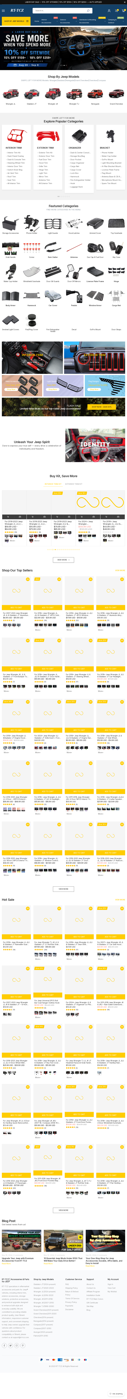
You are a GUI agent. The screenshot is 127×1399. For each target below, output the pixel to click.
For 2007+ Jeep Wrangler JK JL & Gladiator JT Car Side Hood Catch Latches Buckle (110, 944)
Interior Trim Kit (13, 153)
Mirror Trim (43, 177)
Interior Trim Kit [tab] (53, 484)
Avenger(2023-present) (43, 1332)
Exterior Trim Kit (45, 153)
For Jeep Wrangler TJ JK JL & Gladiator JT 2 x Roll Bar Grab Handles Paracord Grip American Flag (47, 945)
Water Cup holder (109, 156)
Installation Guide (93, 1295)
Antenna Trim (44, 180)
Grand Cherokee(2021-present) (46, 1310)
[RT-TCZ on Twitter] (10, 1345)
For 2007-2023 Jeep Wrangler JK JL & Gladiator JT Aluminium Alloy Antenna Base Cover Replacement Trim (15, 616)
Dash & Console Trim (16, 159)
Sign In (110, 1284)
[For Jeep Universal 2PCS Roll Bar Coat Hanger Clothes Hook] (47, 979)
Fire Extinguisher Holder (80, 180)
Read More (6, 1264)
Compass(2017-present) (43, 1325)
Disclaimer (69, 1310)
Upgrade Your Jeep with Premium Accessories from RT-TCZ (18, 1259)
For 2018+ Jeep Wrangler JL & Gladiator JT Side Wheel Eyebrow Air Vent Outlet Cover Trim (109, 739)
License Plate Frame (110, 170)
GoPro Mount (107, 159)
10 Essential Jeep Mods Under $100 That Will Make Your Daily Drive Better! (63, 1259)
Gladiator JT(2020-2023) (44, 1288)
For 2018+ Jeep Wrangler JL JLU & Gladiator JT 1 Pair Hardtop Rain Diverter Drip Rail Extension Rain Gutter (110, 1184)
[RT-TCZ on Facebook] (4, 1345)
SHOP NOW (32, 362)
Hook (72, 183)
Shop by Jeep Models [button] (14, 21)
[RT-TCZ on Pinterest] (22, 1345)
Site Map (90, 1306)
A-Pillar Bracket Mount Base (112, 166)
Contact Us (91, 1288)
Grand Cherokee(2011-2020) (45, 1314)
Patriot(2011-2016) (41, 1336)
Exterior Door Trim (46, 156)
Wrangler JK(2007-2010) (44, 1303)
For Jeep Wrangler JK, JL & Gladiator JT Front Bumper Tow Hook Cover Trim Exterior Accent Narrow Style (15, 678)
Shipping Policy (71, 1288)
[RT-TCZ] (16, 136)
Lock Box (74, 173)
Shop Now (11, 389)
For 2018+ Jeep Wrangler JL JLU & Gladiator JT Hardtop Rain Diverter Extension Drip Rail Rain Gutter (110, 1064)
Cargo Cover (75, 170)
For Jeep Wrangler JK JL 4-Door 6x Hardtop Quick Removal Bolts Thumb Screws (16, 1123)
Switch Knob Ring (14, 170)
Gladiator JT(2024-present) (45, 1284)
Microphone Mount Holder (112, 180)
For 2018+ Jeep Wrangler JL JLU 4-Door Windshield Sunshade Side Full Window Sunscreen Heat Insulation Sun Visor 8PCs (110, 1124)
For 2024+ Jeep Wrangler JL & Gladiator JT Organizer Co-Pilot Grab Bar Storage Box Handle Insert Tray (79, 1005)
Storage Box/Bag (77, 156)
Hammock (74, 177)
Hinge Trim (43, 170)
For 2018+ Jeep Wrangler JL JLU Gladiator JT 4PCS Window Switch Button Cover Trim (79, 615)
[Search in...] (88, 11)
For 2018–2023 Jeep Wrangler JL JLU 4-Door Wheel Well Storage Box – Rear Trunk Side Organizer (15, 1064)
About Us (90, 1284)
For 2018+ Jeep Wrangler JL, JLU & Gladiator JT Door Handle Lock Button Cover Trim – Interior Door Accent (47, 678)
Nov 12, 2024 (49, 1255)
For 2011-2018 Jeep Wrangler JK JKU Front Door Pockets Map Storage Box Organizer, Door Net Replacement (47, 1182)
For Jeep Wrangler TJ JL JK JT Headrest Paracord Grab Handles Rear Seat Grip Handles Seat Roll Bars (79, 1064)
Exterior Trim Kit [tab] (73, 484)
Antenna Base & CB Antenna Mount (112, 177)
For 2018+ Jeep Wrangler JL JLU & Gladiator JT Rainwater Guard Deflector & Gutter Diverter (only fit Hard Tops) (16, 945)
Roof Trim (11, 177)
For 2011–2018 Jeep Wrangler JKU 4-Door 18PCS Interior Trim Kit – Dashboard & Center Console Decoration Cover (79, 800)
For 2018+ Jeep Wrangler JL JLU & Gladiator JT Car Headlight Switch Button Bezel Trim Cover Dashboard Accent (110, 678)
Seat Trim (11, 180)
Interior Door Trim (14, 166)
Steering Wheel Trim (16, 163)
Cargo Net (74, 166)
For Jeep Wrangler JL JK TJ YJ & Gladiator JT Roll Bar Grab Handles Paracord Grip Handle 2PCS (78, 1184)
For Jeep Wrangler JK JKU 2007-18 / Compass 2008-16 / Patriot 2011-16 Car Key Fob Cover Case (46, 1124)
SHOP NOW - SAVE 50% (102, 407)
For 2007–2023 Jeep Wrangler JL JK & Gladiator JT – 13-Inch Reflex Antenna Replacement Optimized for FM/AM (15, 1005)
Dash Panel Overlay (15, 156)
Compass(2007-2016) (42, 1328)
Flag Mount (106, 173)
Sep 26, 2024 (91, 1255)
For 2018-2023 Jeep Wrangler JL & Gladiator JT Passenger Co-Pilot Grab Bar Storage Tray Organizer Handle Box (15, 1184)
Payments (69, 1306)
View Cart (111, 1288)
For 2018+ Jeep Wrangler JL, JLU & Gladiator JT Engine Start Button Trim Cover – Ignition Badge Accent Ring (78, 739)
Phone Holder (107, 153)
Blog (88, 1310)
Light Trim (42, 173)
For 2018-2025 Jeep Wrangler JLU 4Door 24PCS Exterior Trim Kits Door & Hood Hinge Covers (16, 860)
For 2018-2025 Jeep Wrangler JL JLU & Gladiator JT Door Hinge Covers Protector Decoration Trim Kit (78, 861)
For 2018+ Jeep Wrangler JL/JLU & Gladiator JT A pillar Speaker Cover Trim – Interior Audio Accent (110, 800)
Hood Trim (43, 163)
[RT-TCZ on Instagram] (16, 1345)
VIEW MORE (120, 570)
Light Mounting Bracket (111, 163)
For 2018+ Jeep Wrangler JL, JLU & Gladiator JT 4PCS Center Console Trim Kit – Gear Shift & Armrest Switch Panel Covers (47, 616)
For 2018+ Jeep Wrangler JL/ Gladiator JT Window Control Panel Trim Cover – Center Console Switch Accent (46, 861)
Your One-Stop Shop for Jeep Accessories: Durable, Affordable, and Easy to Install (104, 1260)
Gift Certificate (92, 1303)
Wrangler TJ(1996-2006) (44, 1306)
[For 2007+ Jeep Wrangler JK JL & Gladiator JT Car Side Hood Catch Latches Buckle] (110, 919)
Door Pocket (75, 159)
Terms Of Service (72, 1299)
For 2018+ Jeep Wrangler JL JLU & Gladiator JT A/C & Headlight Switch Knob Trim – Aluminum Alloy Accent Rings (47, 800)
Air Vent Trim (12, 173)
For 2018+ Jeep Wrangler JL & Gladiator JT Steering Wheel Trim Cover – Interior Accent (78, 677)
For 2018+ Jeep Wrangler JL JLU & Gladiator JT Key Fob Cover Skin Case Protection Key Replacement (47, 1064)
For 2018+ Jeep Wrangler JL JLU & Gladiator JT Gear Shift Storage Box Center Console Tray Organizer (79, 945)
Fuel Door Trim (44, 159)
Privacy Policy (71, 1302)
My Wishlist (112, 1292)
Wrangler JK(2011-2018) (43, 1299)
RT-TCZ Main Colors (95, 1299)
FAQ (67, 1284)
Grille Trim (42, 166)
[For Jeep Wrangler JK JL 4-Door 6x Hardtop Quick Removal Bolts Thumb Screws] (16, 1098)
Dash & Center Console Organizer (80, 153)
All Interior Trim (13, 183)
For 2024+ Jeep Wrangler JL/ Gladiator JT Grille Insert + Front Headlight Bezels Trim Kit (47, 738)
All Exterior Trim (45, 183)
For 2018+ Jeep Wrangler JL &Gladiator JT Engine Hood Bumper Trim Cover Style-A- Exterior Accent (14, 739)
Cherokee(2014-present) (43, 1317)
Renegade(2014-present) (44, 1321)
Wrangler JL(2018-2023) (43, 1295)
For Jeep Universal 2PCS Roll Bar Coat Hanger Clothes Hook (47, 1002)
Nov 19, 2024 (7, 1255)
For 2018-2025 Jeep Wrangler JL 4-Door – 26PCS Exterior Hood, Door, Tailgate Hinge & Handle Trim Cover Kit (15, 800)
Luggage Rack (76, 187)
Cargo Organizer (77, 163)
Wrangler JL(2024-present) (45, 1292)
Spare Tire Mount (108, 183)
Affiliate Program (93, 1292)
